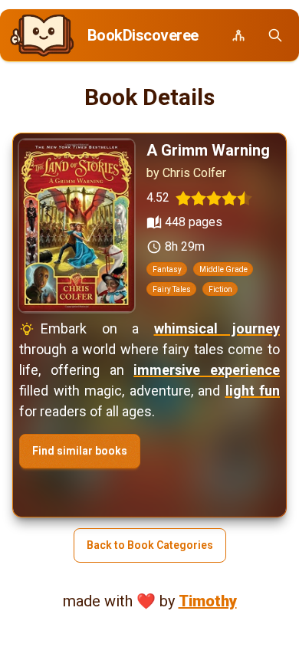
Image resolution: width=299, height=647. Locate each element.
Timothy (208, 601)
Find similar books (79, 451)
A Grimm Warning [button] (208, 150)
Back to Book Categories (150, 545)
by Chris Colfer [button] (186, 173)
